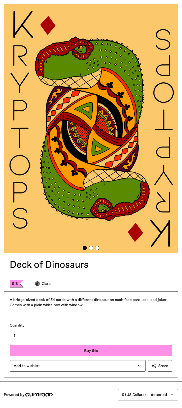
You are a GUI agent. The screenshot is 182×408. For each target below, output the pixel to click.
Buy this (91, 350)
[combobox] (78, 366)
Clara (46, 283)
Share (163, 365)
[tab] (85, 248)
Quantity (17, 325)
